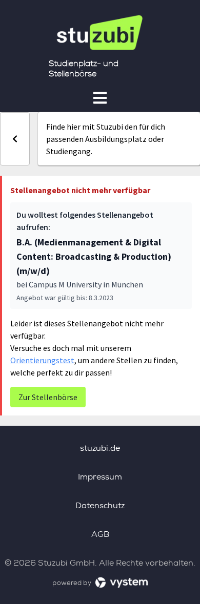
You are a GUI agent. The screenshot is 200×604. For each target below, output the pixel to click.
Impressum (100, 476)
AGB (100, 534)
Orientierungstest (42, 360)
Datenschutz (100, 505)
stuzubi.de (100, 448)
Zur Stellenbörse (47, 397)
